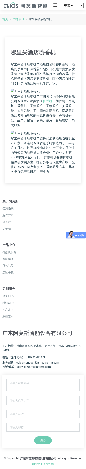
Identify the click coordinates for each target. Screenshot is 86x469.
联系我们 (8, 222)
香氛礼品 (8, 265)
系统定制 (8, 316)
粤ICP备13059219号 (43, 464)
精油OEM (8, 302)
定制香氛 (8, 272)
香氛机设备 (9, 252)
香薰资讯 (18, 19)
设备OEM (8, 296)
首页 (5, 19)
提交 (43, 440)
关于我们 (8, 228)
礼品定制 (8, 309)
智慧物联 (8, 208)
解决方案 (8, 215)
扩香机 (47, 101)
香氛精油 (8, 259)
